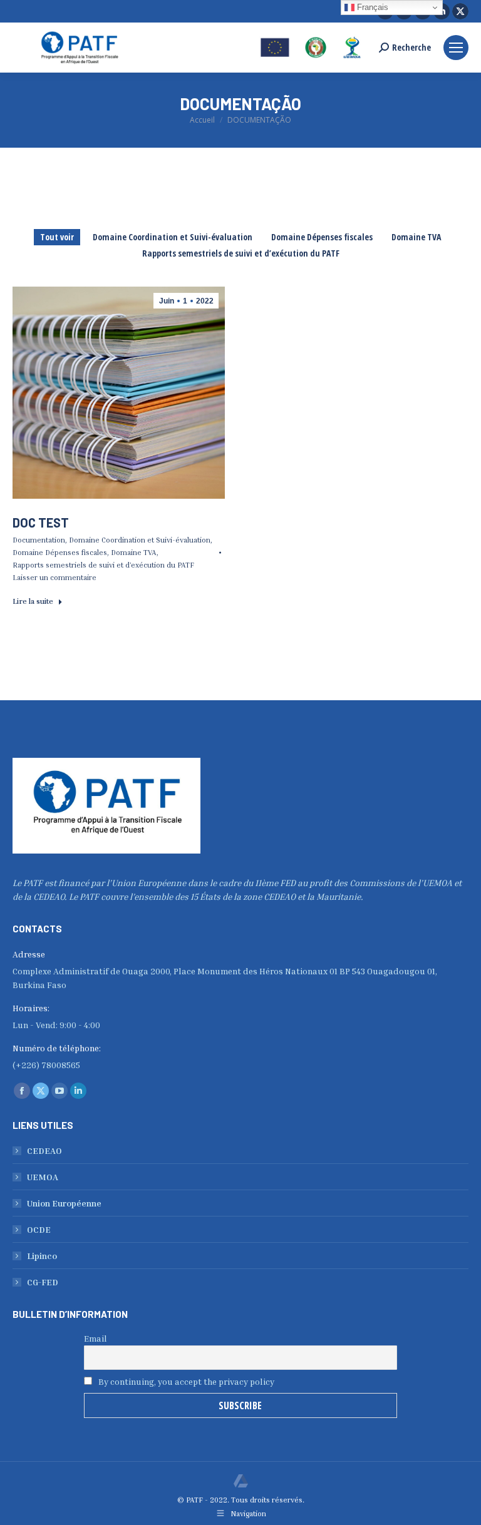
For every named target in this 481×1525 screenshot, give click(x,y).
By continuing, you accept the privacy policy (185, 1381)
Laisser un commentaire (54, 577)
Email (95, 1338)
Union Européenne (64, 1203)
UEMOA (42, 1176)
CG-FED (42, 1282)
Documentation (39, 539)
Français (371, 7)
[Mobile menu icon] (455, 47)
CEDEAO (44, 1150)
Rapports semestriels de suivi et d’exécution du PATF (240, 253)
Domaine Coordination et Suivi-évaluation (172, 237)
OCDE (39, 1229)
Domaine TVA (416, 237)
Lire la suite (33, 601)
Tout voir (57, 237)
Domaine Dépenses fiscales (322, 237)
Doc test (41, 522)
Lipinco (42, 1255)
